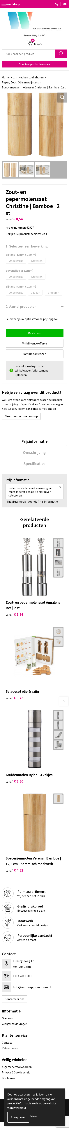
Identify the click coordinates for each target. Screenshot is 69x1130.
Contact (7, 1042)
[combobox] (29, 54)
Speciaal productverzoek (34, 64)
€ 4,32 (14, 870)
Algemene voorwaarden (17, 1067)
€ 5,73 (14, 697)
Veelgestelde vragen (14, 1024)
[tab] (34, 441)
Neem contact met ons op (21, 416)
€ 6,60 (14, 781)
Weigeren (34, 1116)
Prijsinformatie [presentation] (34, 441)
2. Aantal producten (21, 306)
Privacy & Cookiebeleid (16, 1072)
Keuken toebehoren (31, 77)
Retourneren (10, 1048)
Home (6, 77)
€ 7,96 (14, 614)
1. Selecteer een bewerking (27, 246)
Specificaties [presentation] (34, 463)
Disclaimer (8, 1078)
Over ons (7, 1018)
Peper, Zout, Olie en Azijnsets (20, 82)
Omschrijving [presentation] (34, 452)
